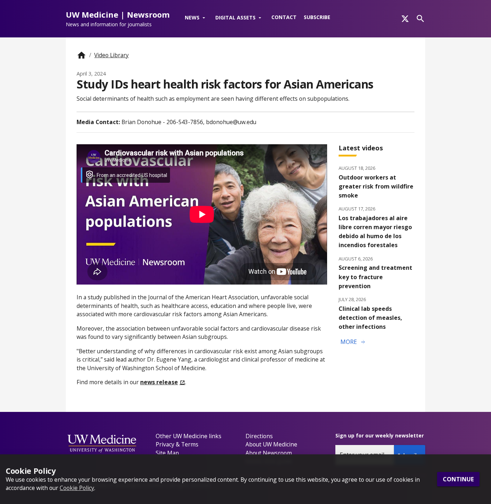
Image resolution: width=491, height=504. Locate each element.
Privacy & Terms (177, 444)
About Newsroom (269, 453)
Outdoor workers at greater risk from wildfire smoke (376, 186)
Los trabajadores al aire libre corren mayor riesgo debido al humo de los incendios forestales (375, 231)
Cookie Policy (77, 488)
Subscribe (317, 17)
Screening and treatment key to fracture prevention (375, 277)
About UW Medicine (271, 444)
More (353, 342)
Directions (259, 436)
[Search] (420, 18)
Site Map (167, 453)
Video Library (111, 55)
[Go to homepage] (81, 55)
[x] (405, 19)
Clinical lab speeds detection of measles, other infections (370, 318)
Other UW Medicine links (188, 436)
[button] (196, 18)
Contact (284, 17)
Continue (458, 479)
